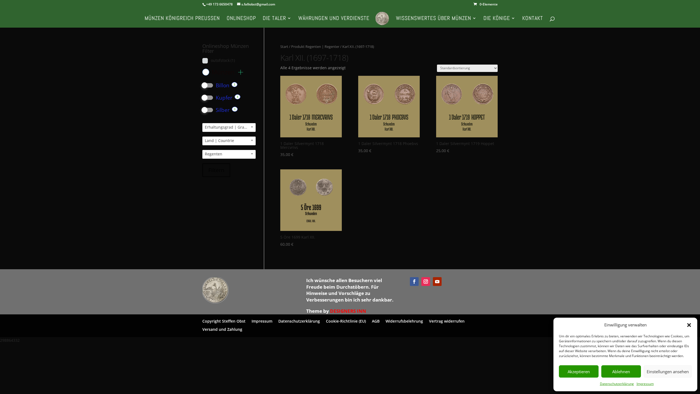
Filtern (216, 170)
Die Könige (496, 19)
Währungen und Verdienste (333, 19)
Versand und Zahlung (222, 329)
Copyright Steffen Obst (224, 320)
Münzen (224, 72)
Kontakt (532, 19)
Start (284, 46)
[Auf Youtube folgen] (437, 281)
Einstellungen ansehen (668, 371)
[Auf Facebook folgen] (414, 281)
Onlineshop (241, 19)
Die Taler (274, 19)
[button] (689, 325)
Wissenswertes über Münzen (433, 19)
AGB (376, 320)
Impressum (645, 383)
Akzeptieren (579, 371)
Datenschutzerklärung (617, 383)
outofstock (223, 60)
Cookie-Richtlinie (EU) (346, 320)
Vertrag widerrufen (447, 320)
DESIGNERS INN (348, 311)
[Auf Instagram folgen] (425, 281)
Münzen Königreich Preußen (182, 19)
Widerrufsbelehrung (404, 320)
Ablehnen (621, 371)
